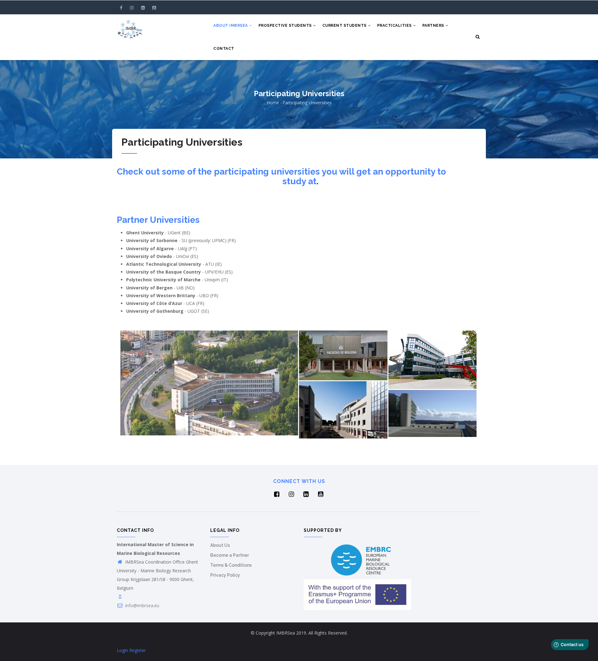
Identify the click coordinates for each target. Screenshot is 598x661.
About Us (220, 545)
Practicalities (395, 25)
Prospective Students (286, 25)
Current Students (345, 25)
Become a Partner (229, 555)
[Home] (129, 26)
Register (137, 650)
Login (122, 650)
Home (273, 102)
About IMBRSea (231, 25)
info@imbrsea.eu (141, 605)
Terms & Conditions (231, 565)
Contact (223, 48)
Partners (433, 25)
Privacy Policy (225, 575)
